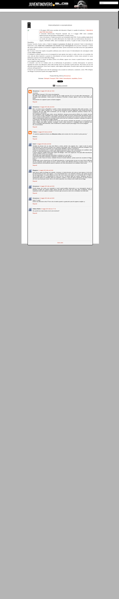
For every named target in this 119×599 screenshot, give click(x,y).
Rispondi (34, 101)
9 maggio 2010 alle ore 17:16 (48, 208)
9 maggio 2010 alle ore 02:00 (47, 198)
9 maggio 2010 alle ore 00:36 (47, 186)
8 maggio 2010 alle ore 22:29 (44, 132)
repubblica (75, 78)
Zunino (80, 78)
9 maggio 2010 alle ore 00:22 (45, 170)
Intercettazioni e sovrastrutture (60, 25)
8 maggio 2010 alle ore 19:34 (47, 91)
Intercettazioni (67, 78)
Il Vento (34, 132)
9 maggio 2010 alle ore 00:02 (43, 143)
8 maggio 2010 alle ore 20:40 (47, 106)
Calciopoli (46, 78)
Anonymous (67, 76)
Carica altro (60, 242)
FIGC (57, 78)
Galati (61, 78)
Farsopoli (52, 78)
